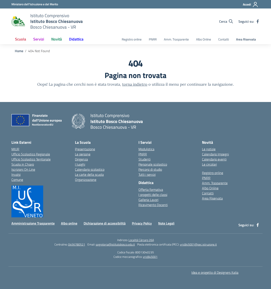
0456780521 (76, 244)
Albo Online (203, 39)
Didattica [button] (76, 39)
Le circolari (209, 164)
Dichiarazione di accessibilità (105, 223)
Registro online (132, 39)
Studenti (144, 159)
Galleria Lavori (148, 199)
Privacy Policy (142, 223)
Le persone (82, 154)
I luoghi (80, 164)
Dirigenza (81, 159)
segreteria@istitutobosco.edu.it (115, 244)
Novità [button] (56, 39)
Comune (17, 179)
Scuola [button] (20, 39)
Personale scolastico (152, 164)
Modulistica (146, 149)
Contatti (223, 39)
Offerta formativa (150, 189)
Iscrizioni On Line (23, 169)
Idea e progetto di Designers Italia (214, 272)
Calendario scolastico (89, 169)
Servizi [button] (38, 39)
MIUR (15, 149)
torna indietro (134, 84)
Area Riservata (246, 39)
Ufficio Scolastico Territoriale (31, 159)
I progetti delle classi (152, 194)
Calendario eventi (214, 159)
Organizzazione (85, 179)
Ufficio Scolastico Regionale (30, 154)
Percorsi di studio (150, 169)
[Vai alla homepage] (18, 21)
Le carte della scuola (89, 174)
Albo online (69, 223)
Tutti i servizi (147, 174)
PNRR (153, 39)
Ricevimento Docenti (153, 204)
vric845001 (150, 256)
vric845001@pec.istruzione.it (198, 244)
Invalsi (16, 174)
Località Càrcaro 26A (141, 240)
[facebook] (258, 21)
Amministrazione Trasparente (33, 223)
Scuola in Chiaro (22, 164)
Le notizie (209, 149)
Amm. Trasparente (176, 39)
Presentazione (85, 149)
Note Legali (166, 223)
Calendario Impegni (215, 154)
